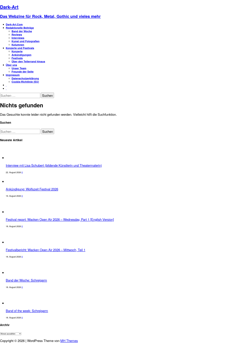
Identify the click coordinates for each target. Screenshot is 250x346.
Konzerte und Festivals (20, 48)
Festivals (17, 58)
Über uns (11, 65)
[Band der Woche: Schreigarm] (17, 272)
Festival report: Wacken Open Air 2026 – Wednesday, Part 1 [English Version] (60, 219)
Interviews (18, 38)
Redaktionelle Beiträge (20, 28)
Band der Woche (22, 31)
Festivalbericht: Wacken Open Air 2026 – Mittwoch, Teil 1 (45, 249)
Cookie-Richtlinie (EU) (25, 81)
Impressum (13, 75)
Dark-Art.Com (14, 24)
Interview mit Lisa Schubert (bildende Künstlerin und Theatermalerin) (54, 165)
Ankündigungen (21, 55)
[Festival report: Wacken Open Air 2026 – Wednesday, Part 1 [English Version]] (18, 211)
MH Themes (69, 340)
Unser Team (19, 68)
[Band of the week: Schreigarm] (17, 303)
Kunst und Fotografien (25, 41)
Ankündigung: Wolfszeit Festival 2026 (32, 189)
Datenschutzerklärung (25, 78)
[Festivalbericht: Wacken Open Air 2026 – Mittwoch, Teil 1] (18, 242)
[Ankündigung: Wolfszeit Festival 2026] (18, 181)
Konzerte (17, 51)
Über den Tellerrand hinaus (28, 61)
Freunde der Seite (23, 71)
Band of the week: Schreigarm (27, 310)
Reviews (17, 34)
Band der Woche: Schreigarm (26, 280)
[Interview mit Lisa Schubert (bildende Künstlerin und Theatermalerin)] (18, 157)
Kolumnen (18, 44)
